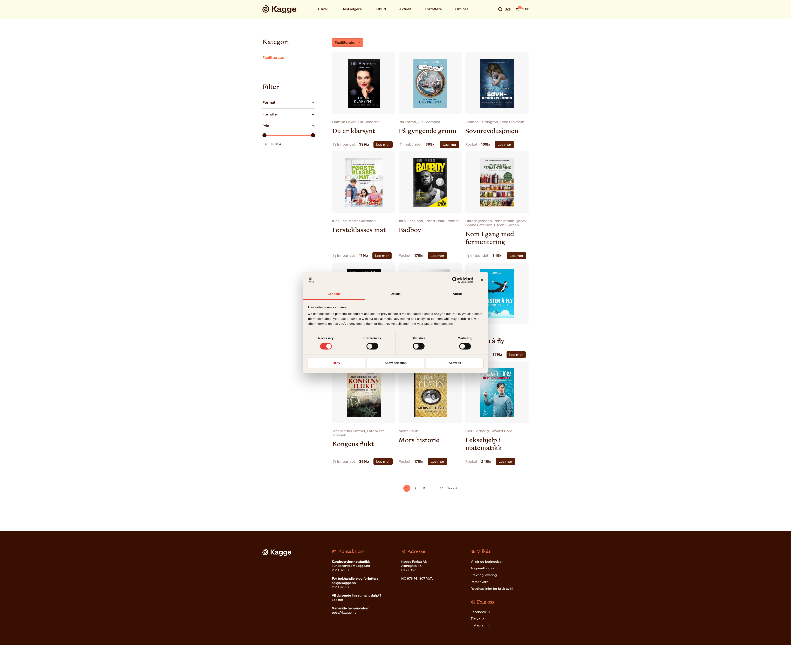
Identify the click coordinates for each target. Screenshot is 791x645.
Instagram (479, 625)
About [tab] (457, 293)
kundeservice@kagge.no (351, 566)
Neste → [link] (452, 488)
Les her (337, 600)
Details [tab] (396, 293)
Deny (336, 363)
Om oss (461, 9)
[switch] (372, 346)
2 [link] (415, 488)
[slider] (264, 135)
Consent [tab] (334, 293)
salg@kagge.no (344, 583)
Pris (265, 126)
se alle (491, 22)
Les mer (383, 144)
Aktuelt (405, 9)
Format (268, 102)
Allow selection (396, 363)
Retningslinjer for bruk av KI (492, 589)
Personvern (479, 582)
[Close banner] (482, 280)
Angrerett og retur (485, 568)
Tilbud (380, 9)
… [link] (433, 488)
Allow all (455, 363)
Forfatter (270, 114)
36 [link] (441, 488)
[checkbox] (288, 57)
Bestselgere (352, 9)
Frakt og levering (484, 575)
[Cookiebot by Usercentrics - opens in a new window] (455, 280)
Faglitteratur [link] (345, 42)
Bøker (323, 9)
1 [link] (406, 488)
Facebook (478, 612)
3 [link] (424, 488)
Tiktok (475, 618)
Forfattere (433, 9)
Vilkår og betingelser (487, 562)
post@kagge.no (344, 612)
